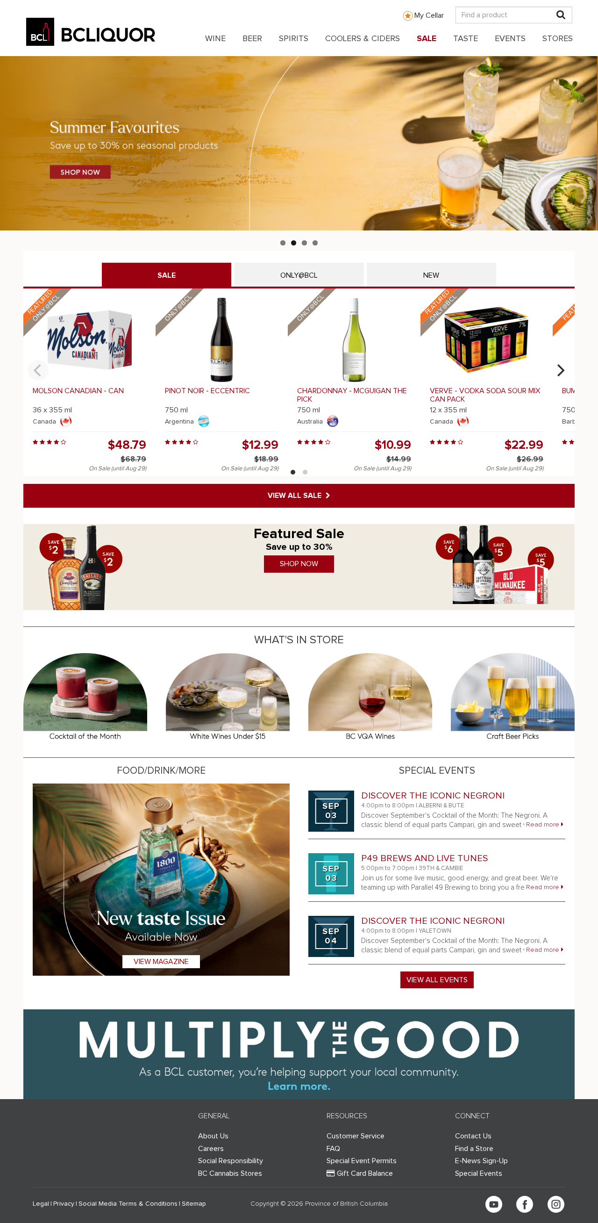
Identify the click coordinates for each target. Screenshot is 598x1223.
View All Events (437, 980)
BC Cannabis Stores (230, 1173)
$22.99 (524, 445)
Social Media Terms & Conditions (128, 1204)
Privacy (63, 1204)
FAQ (333, 1148)
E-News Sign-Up (481, 1161)
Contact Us (473, 1136)
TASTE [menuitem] (465, 39)
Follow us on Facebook (524, 1204)
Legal (41, 1204)
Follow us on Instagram (556, 1204)
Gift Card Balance (365, 1173)
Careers (211, 1148)
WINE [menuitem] (215, 39)
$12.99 (260, 445)
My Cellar (429, 15)
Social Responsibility (230, 1161)
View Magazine (161, 961)
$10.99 (393, 445)
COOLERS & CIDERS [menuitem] (362, 39)
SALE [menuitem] (426, 39)
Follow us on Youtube (493, 1204)
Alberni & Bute (441, 806)
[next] (559, 370)
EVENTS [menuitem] (510, 39)
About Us (213, 1136)
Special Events (478, 1173)
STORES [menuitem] (557, 39)
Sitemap (194, 1204)
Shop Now (299, 564)
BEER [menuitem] (252, 39)
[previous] (38, 370)
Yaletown (435, 931)
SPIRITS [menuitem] (293, 39)
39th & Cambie (441, 868)
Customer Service (355, 1136)
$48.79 (127, 445)
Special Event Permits (362, 1161)
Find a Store (474, 1148)
